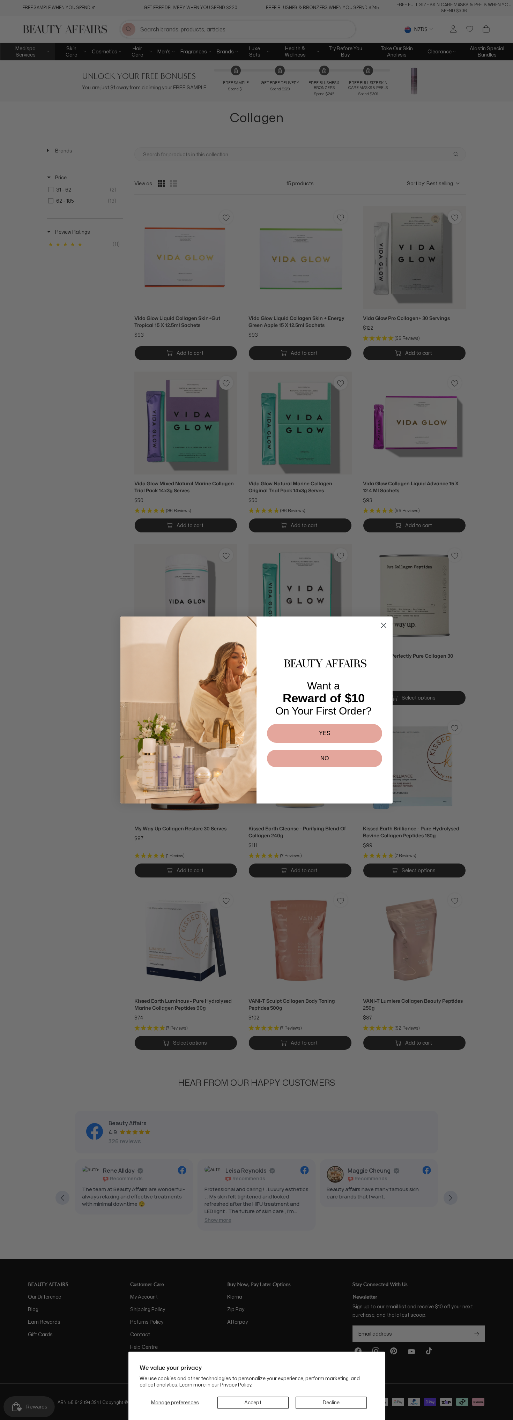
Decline (331, 1402)
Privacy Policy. (236, 1384)
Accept (252, 1402)
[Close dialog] (384, 625)
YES (324, 733)
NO (324, 758)
